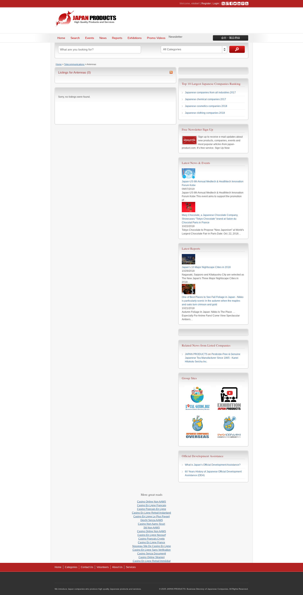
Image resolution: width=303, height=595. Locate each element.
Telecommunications (74, 64)
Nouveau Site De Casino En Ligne (151, 546)
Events (89, 38)
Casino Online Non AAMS (151, 501)
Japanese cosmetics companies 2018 (206, 106)
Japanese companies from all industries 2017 (210, 92)
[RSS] (223, 3)
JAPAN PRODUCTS (196, 354)
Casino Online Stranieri (152, 557)
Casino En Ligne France (151, 542)
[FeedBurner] (246, 3)
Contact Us (87, 567)
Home (61, 38)
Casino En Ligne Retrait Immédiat (151, 561)
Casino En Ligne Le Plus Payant (151, 516)
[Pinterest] (242, 3)
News (103, 38)
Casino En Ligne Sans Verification (152, 549)
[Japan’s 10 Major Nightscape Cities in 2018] (188, 263)
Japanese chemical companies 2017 (205, 99)
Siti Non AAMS (151, 527)
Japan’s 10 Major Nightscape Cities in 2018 (206, 267)
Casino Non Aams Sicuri (151, 523)
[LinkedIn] (239, 3)
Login (216, 3)
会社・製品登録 (230, 37)
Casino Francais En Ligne (151, 509)
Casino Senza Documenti (151, 553)
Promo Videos (156, 38)
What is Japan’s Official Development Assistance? (213, 464)
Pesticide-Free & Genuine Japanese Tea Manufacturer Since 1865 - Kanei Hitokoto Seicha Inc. (212, 358)
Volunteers (103, 567)
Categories (71, 567)
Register (206, 3)
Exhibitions (135, 38)
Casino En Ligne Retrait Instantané (151, 512)
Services (131, 567)
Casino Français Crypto (151, 538)
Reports (117, 38)
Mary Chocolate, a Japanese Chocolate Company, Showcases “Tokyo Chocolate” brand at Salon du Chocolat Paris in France (210, 219)
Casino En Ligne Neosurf (151, 535)
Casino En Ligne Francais (151, 505)
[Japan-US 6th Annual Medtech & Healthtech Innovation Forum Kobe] (188, 177)
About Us (117, 567)
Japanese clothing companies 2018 (205, 112)
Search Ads (237, 49)
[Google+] (227, 3)
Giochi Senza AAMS (151, 520)
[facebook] (231, 3)
